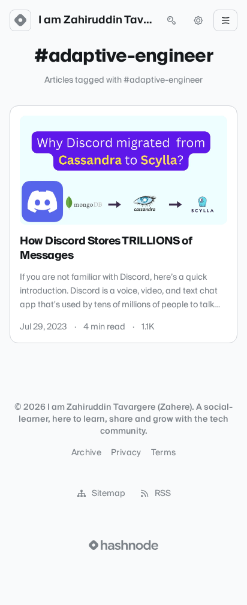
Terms (163, 453)
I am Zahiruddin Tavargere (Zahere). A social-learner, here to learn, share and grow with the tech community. (95, 20)
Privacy (126, 453)
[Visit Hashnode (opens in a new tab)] (123, 545)
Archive (86, 453)
